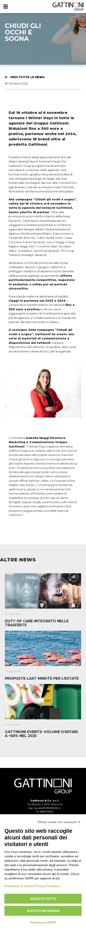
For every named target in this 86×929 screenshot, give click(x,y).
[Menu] (5, 7)
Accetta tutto (43, 899)
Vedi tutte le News (27, 77)
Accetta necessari (43, 911)
